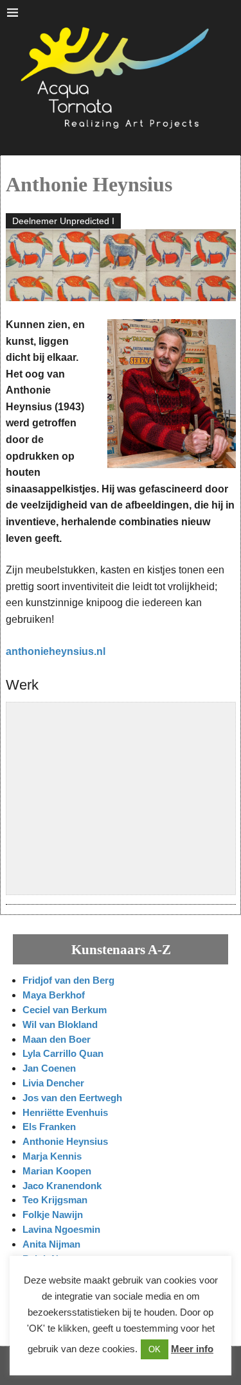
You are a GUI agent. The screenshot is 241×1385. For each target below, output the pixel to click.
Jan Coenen (49, 1068)
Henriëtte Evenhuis (65, 1112)
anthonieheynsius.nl (55, 651)
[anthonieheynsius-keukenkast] (175, 755)
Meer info (192, 1348)
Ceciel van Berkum (64, 1009)
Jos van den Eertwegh (72, 1097)
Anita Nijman (51, 1244)
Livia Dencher (53, 1082)
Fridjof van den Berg (68, 980)
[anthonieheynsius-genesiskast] (67, 755)
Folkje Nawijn (52, 1214)
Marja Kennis (52, 1156)
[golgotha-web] (67, 837)
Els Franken (49, 1126)
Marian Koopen (56, 1170)
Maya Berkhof (53, 994)
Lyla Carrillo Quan (62, 1053)
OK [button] (154, 1349)
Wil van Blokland (60, 1024)
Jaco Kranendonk (62, 1185)
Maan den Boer (56, 1039)
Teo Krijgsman (54, 1199)
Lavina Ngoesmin (61, 1229)
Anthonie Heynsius (65, 1141)
